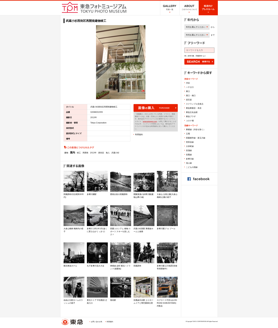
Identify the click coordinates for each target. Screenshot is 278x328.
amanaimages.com (150, 121)
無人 (108, 153)
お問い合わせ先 (96, 322)
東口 (188, 91)
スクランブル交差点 (194, 104)
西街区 (101, 153)
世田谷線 (190, 142)
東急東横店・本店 (193, 108)
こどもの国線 (192, 167)
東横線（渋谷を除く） (195, 129)
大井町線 (190, 146)
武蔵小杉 (115, 153)
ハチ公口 (190, 87)
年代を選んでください (195, 27)
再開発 (85, 153)
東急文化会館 (192, 112)
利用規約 (139, 134)
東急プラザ (191, 116)
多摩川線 (190, 159)
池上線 (189, 163)
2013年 (93, 153)
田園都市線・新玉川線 (195, 138)
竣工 (79, 153)
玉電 (188, 134)
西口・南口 (191, 95)
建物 (66, 153)
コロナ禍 (190, 121)
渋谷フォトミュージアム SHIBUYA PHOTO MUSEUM (94, 7)
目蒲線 (189, 150)
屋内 (72, 152)
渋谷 (188, 83)
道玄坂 (189, 100)
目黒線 (189, 155)
